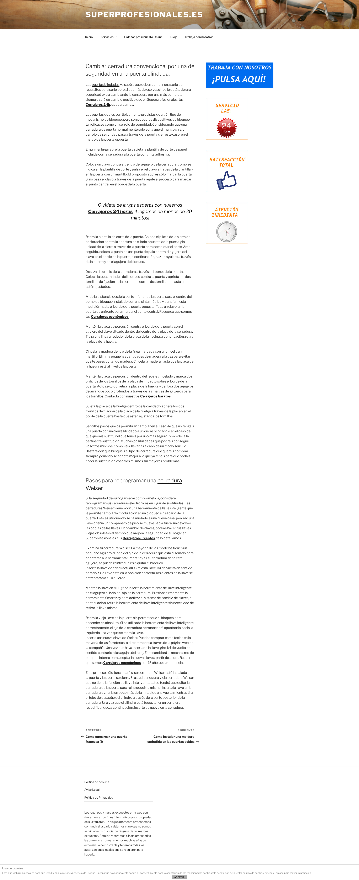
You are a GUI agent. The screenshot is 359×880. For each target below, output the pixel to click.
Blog (173, 37)
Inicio (89, 37)
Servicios (107, 37)
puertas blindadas (105, 85)
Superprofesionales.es (144, 14)
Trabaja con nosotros (199, 37)
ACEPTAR (179, 877)
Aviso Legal (92, 789)
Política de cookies (96, 782)
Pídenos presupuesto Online (143, 37)
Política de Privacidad (98, 797)
